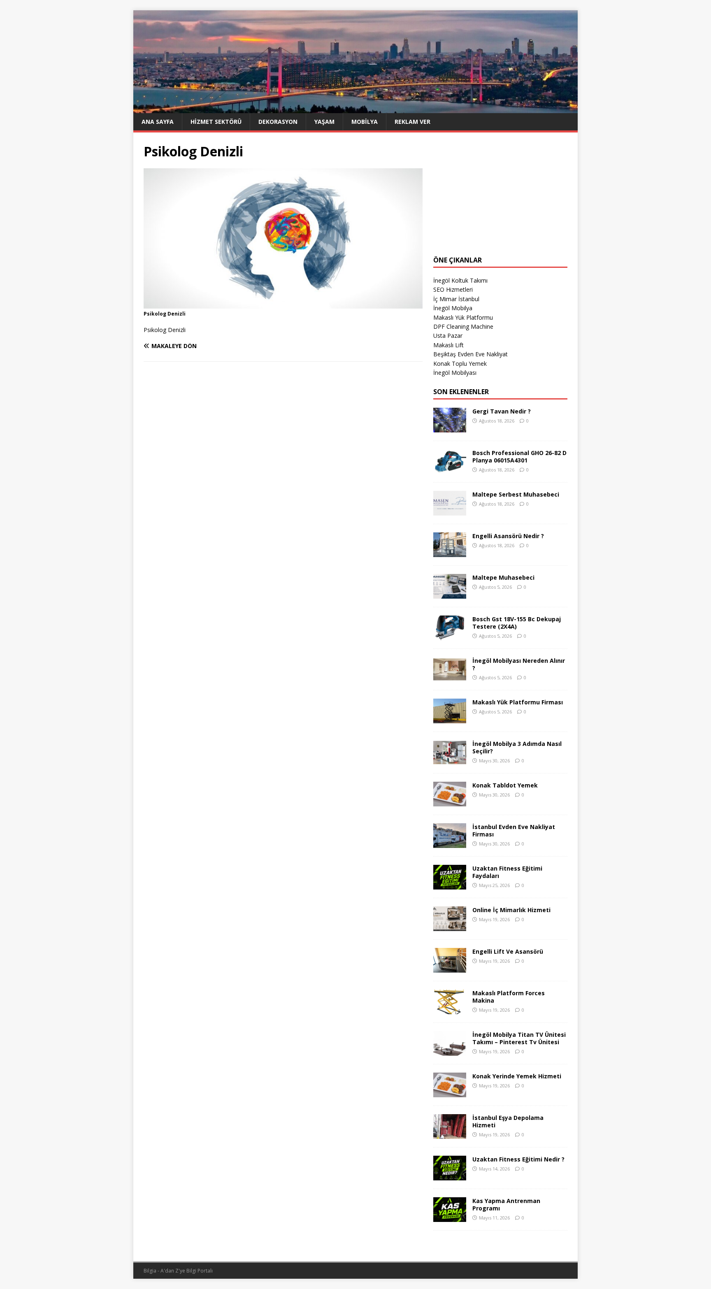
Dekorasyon (277, 121)
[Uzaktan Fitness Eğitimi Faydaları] (449, 885)
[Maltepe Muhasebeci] (449, 594)
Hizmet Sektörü (216, 121)
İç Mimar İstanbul (456, 299)
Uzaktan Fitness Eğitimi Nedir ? (518, 1159)
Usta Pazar (447, 335)
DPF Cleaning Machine (463, 326)
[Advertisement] (500, 194)
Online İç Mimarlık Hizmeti (511, 910)
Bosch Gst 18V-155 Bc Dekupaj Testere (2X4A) (516, 622)
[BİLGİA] (355, 108)
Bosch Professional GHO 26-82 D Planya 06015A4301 (519, 456)
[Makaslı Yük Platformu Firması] (449, 718)
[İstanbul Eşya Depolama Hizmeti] (449, 1134)
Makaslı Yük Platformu (463, 317)
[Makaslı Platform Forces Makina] (449, 1009)
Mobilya (364, 121)
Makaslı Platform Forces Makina (508, 996)
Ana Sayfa (158, 121)
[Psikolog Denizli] (283, 303)
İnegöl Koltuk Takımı (460, 280)
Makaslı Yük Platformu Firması (517, 702)
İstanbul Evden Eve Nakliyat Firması (513, 830)
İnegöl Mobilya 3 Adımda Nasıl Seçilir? (517, 747)
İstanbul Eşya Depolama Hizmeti (508, 1121)
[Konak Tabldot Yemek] (449, 802)
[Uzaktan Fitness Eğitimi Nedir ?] (449, 1176)
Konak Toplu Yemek (460, 363)
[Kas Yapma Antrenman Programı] (449, 1217)
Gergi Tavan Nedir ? (501, 411)
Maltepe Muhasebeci (503, 577)
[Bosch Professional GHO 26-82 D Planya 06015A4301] (449, 469)
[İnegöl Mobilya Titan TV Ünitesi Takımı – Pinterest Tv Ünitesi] (449, 1051)
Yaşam (324, 121)
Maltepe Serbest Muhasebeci (515, 494)
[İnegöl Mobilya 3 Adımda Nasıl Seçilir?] (449, 760)
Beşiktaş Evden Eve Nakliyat (470, 354)
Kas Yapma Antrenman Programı (506, 1204)
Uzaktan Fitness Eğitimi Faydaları (507, 872)
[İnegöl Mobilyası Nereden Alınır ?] (449, 677)
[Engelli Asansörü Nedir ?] (449, 552)
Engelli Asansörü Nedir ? (508, 536)
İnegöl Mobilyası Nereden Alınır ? (518, 664)
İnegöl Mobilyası (454, 372)
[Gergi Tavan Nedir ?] (449, 428)
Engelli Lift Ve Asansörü (507, 951)
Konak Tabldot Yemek (505, 785)
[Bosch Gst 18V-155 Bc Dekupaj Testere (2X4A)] (449, 635)
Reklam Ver (412, 121)
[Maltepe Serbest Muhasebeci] (449, 511)
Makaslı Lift (448, 345)
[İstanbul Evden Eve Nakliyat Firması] (449, 843)
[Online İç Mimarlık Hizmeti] (449, 926)
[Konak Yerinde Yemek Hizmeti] (449, 1092)
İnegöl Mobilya (452, 308)
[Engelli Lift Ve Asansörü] (449, 968)
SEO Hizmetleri (453, 289)
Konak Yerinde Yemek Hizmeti (516, 1076)
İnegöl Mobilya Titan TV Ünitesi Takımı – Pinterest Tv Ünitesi (519, 1038)
